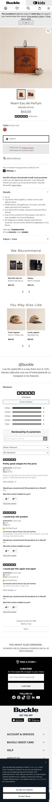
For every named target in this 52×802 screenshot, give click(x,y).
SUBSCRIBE (26, 686)
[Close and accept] (45, 762)
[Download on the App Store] (18, 720)
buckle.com (33, 767)
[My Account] (5, 8)
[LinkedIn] (33, 697)
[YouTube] (38, 697)
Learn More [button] (16, 185)
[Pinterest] (18, 697)
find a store (28, 661)
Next (26, 629)
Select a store (28, 148)
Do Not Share (24, 796)
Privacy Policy (41, 779)
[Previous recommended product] (23, 291)
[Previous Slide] (21, 22)
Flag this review (9, 503)
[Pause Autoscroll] (26, 22)
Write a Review (26, 402)
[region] (24, 780)
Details (6, 192)
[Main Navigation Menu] (48, 8)
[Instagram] (28, 697)
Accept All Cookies (24, 790)
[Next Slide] (31, 22)
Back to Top (26, 624)
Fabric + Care (10, 239)
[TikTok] (23, 697)
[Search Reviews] (45, 439)
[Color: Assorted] (5, 129)
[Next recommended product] (29, 291)
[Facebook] (13, 697)
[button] (26, 181)
